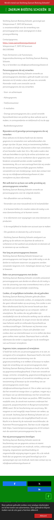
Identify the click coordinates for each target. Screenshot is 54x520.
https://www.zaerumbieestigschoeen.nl (19, 43)
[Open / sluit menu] (50, 9)
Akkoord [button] (43, 516)
